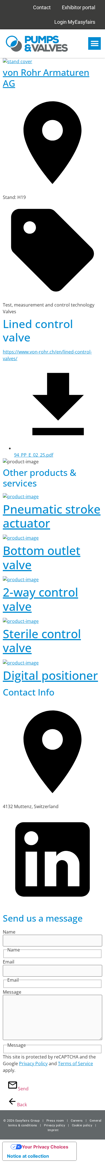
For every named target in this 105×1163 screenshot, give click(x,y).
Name (9, 932)
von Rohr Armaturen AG (46, 77)
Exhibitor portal (78, 7)
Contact (42, 7)
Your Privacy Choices (45, 1147)
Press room (54, 1120)
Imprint (53, 1130)
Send (20, 1089)
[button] (94, 43)
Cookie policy (82, 1125)
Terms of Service (75, 1063)
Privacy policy (54, 1125)
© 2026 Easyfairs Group (21, 1120)
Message (12, 992)
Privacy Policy (33, 1063)
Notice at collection (28, 1156)
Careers (77, 1120)
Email (8, 962)
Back (19, 1105)
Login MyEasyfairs (74, 22)
